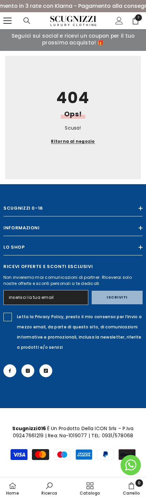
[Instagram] (27, 370)
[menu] (7, 21)
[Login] (119, 20)
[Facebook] (9, 370)
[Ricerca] (27, 21)
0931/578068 (117, 435)
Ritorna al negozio (73, 141)
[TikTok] (45, 370)
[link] (49, 488)
